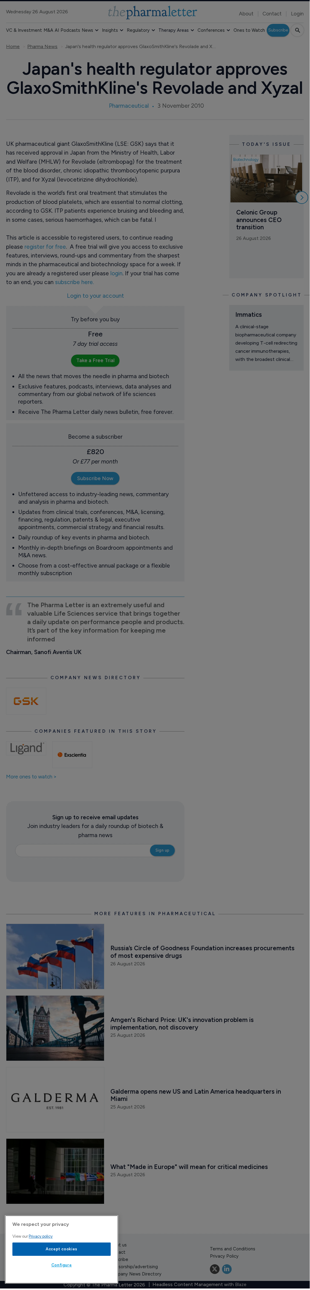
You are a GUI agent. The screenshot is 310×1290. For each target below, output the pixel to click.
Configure (61, 1265)
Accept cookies (61, 1249)
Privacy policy (41, 1236)
